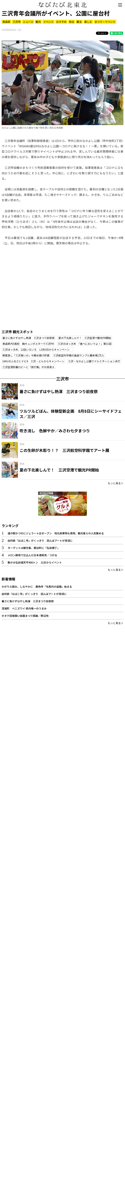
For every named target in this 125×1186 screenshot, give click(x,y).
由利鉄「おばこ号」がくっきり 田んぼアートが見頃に (40, 540)
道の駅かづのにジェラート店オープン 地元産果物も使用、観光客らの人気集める (56, 533)
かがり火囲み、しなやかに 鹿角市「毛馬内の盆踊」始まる (37, 586)
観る (79, 22)
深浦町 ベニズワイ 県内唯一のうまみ (24, 608)
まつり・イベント (105, 22)
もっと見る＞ (115, 483)
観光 (38, 22)
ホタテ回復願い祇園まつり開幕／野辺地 (25, 616)
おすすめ (61, 22)
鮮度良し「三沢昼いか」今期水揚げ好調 (25, 355)
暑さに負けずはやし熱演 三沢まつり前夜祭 (28, 338)
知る (71, 22)
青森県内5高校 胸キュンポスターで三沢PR (28, 344)
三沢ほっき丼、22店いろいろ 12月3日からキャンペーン (37, 349)
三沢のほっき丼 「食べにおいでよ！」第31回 (84, 344)
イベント (48, 22)
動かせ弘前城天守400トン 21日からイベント (35, 562)
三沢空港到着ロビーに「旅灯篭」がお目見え (28, 367)
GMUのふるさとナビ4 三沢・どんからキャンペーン (33, 361)
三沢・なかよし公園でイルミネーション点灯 (94, 361)
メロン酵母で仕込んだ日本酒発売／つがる (32, 555)
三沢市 (17, 22)
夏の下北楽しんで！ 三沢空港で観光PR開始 (84, 338)
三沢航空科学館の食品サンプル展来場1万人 (78, 355)
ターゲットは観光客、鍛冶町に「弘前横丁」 (34, 548)
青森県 (6, 22)
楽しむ (88, 22)
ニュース (28, 22)
